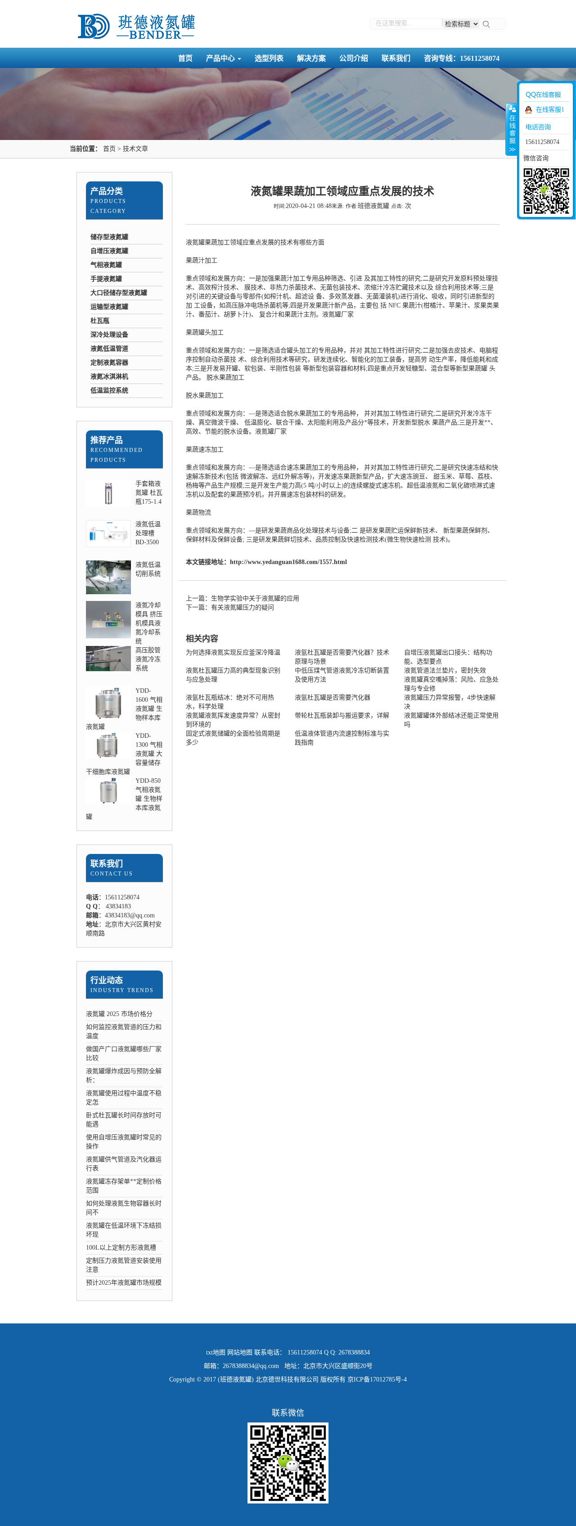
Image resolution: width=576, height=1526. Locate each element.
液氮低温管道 (109, 348)
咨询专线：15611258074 (462, 58)
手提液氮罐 (106, 278)
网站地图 (239, 1352)
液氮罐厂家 (338, 314)
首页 (185, 58)
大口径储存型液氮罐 (118, 292)
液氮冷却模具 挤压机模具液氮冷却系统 (148, 623)
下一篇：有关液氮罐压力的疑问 (230, 607)
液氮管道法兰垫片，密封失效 (445, 670)
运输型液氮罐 (109, 306)
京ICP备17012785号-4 (377, 1379)
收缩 (511, 129)
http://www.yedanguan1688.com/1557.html (288, 562)
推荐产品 (106, 440)
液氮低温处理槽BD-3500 (148, 533)
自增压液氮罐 (109, 251)
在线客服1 (550, 109)
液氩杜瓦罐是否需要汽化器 (332, 697)
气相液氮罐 (106, 265)
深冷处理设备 (109, 334)
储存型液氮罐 (109, 237)
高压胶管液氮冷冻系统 (148, 659)
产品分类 (106, 191)
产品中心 (221, 58)
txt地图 (215, 1352)
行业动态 (106, 980)
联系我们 (396, 58)
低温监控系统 (109, 390)
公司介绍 (353, 58)
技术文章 (135, 148)
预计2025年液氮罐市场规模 (124, 1282)
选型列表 (269, 58)
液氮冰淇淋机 (109, 376)
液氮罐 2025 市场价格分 (119, 1014)
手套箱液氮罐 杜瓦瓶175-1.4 (148, 492)
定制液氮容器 (109, 362)
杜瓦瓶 (99, 320)
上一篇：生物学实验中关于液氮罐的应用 (242, 598)
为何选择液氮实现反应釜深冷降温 (233, 652)
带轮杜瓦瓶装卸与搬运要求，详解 (342, 715)
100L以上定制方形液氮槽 (121, 1247)
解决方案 (311, 58)
